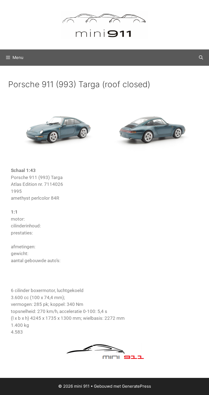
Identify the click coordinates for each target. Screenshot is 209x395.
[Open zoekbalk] (201, 57)
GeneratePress (136, 386)
